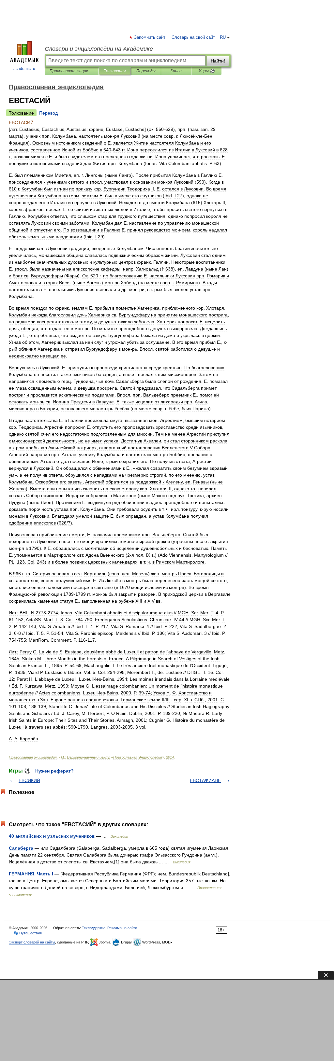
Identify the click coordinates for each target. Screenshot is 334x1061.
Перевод (48, 113)
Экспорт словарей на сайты (32, 942)
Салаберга (21, 848)
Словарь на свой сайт (193, 37)
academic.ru (24, 68)
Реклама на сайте (122, 928)
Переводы (146, 71)
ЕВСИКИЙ (29, 780)
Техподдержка (93, 928)
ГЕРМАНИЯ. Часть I (31, 873)
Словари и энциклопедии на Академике (99, 49)
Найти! (218, 60)
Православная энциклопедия (72, 71)
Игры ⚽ (207, 71)
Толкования (115, 71)
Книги (176, 71)
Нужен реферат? (54, 771)
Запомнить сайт (150, 37)
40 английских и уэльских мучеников (52, 836)
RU (223, 37)
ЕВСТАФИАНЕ (205, 780)
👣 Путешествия (28, 933)
